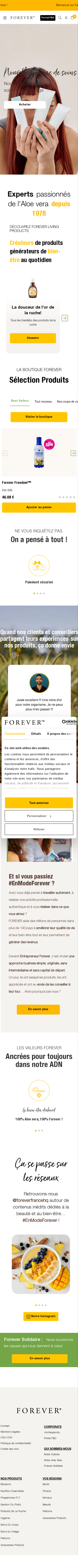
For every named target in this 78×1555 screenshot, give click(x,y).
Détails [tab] (36, 733)
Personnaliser (36, 816)
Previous (3, 315)
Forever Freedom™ (16, 483)
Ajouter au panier (39, 507)
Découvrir (33, 338)
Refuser (39, 829)
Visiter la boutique (39, 417)
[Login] (65, 16)
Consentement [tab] (15, 733)
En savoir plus (40, 1358)
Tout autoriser (39, 802)
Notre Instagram (43, 1316)
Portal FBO (47, 18)
